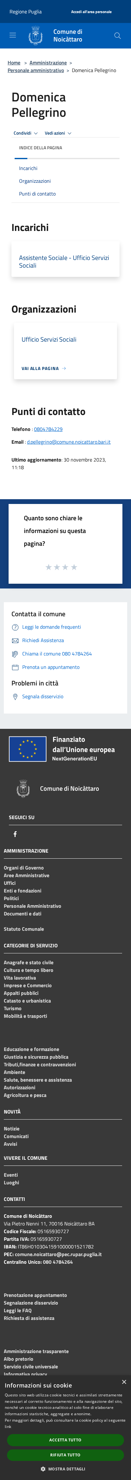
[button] (65, 1469)
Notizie (11, 1128)
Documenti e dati (22, 913)
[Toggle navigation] (13, 35)
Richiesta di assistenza (29, 1318)
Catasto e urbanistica (27, 1000)
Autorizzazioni (19, 1087)
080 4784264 (58, 1262)
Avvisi (10, 1144)
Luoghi (11, 1182)
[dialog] (65, 1427)
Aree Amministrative (26, 875)
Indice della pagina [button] (40, 147)
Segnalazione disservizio (31, 1302)
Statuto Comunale (24, 929)
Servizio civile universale (31, 1366)
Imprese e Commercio (28, 985)
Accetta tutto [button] (65, 1440)
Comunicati (16, 1136)
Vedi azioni (55, 133)
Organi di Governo (24, 867)
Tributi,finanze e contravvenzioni (40, 1064)
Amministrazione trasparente (36, 1351)
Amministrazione (48, 62)
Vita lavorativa (20, 977)
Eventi (11, 1175)
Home (14, 62)
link (8, 1426)
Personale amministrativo (36, 70)
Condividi (23, 133)
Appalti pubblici (21, 993)
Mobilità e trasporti (25, 1016)
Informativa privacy (25, 1374)
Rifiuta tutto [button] (65, 1455)
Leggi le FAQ (17, 1310)
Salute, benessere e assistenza (38, 1080)
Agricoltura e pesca (25, 1095)
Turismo (13, 1008)
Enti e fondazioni (22, 890)
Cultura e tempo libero (28, 970)
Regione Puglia (26, 11)
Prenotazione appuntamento (35, 1295)
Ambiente (14, 1072)
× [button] (123, 1382)
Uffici (10, 883)
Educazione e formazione (31, 1049)
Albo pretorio (18, 1359)
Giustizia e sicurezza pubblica (36, 1057)
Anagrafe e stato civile (28, 962)
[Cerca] (117, 36)
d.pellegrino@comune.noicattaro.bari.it (69, 442)
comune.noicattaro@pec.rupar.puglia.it (58, 1254)
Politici (11, 898)
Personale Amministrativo (32, 906)
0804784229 (48, 429)
